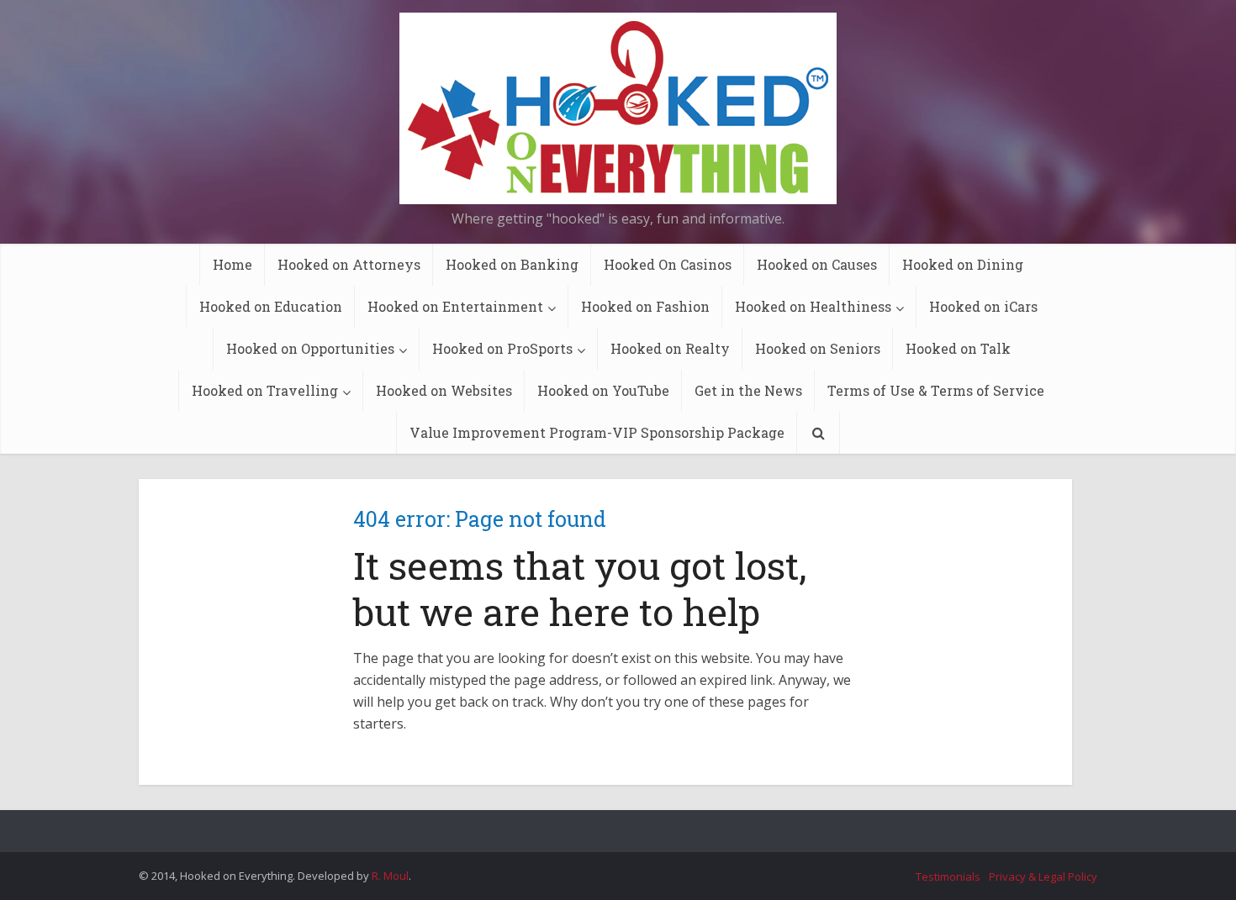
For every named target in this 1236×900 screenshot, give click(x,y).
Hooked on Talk (958, 348)
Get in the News (748, 390)
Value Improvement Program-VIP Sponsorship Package (596, 432)
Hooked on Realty (670, 348)
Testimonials (948, 876)
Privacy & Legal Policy (1043, 876)
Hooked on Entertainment (455, 306)
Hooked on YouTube (603, 390)
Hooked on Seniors (817, 348)
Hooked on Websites (444, 390)
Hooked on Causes (817, 264)
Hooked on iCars (983, 306)
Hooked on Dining (962, 264)
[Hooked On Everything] (618, 108)
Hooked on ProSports (502, 348)
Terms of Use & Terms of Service (935, 390)
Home (232, 264)
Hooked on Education (270, 306)
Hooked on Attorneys (348, 264)
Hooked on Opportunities (310, 348)
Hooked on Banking (512, 264)
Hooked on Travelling (265, 390)
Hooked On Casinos (668, 264)
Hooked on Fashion (645, 306)
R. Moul (390, 875)
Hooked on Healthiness (813, 306)
